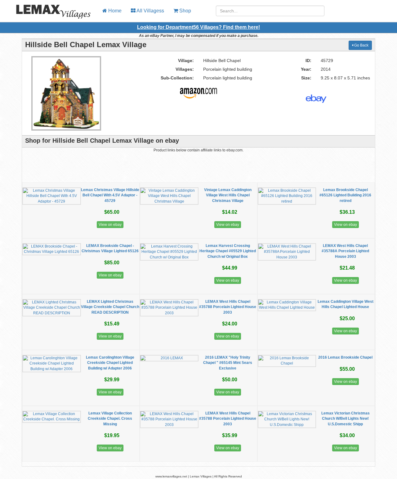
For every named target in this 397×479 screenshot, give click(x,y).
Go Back (360, 45)
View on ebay (110, 224)
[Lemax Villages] (49, 8)
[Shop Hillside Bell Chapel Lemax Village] (198, 90)
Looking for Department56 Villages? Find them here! (198, 27)
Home (114, 10)
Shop (184, 10)
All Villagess (150, 10)
